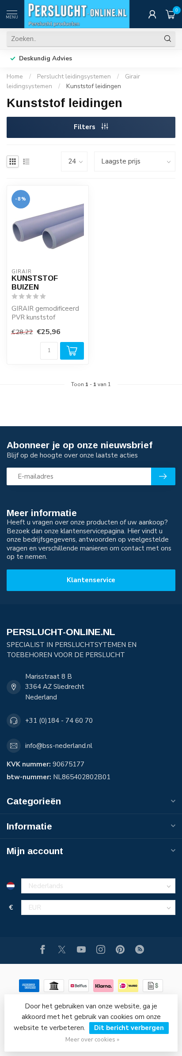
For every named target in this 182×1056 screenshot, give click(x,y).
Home (15, 76)
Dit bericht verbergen (129, 1027)
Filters (85, 127)
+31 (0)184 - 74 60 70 (59, 720)
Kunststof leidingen (93, 86)
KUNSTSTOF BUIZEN (34, 282)
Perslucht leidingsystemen (74, 76)
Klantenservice (91, 580)
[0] (170, 14)
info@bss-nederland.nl (58, 745)
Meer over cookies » (92, 1039)
